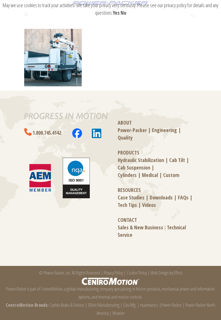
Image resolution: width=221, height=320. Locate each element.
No (123, 12)
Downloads (161, 197)
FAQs (183, 197)
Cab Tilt (177, 160)
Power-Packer (132, 130)
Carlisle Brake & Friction (66, 305)
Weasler (119, 313)
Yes (116, 12)
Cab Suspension (134, 167)
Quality (125, 137)
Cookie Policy (137, 273)
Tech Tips (127, 204)
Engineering (164, 130)
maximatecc (149, 305)
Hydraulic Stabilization (141, 160)
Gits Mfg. (129, 305)
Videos (149, 204)
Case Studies (131, 197)
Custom (171, 175)
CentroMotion (51, 289)
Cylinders (127, 175)
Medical (150, 175)
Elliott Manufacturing (103, 305)
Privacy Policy (113, 273)
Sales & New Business (140, 227)
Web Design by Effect (166, 273)
